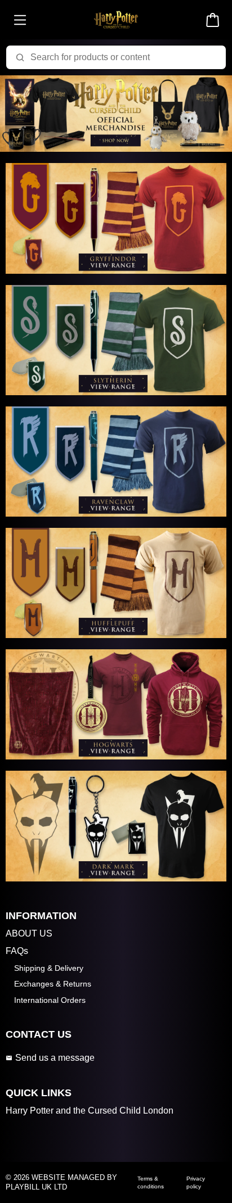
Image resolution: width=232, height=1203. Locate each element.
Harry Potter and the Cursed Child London (89, 1110)
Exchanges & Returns (52, 983)
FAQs (17, 951)
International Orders (50, 1000)
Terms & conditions (150, 1182)
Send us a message (55, 1057)
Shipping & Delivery (48, 968)
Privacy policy (195, 1182)
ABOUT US (29, 933)
